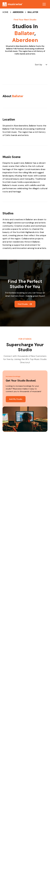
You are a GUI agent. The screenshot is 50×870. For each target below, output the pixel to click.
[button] (44, 4)
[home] (13, 4)
